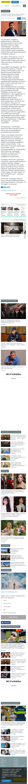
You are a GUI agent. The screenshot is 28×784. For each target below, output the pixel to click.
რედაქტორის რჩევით (9, 301)
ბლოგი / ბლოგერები (16, 5)
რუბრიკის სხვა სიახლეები (11, 432)
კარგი (5, 600)
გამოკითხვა (6, 570)
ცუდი (4, 609)
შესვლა (24, 2)
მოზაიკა (5, 471)
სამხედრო (5, 545)
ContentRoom (19, 220)
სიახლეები (7, 5)
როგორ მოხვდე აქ (21, 204)
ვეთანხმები (6, 780)
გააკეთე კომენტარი (21, 197)
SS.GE (3, 204)
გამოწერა (15, 2)
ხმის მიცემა (13, 617)
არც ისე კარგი (7, 603)
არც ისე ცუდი (7, 606)
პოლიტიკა (5, 11)
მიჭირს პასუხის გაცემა (9, 612)
